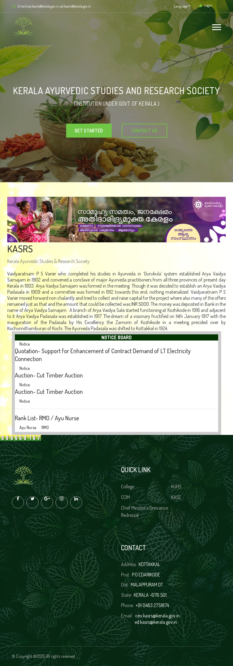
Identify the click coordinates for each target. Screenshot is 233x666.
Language (180, 6)
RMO (45, 408)
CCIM (125, 497)
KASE (176, 497)
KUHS (176, 486)
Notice (24, 349)
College (127, 486)
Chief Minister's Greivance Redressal (144, 511)
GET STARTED (188, 131)
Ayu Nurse (27, 408)
